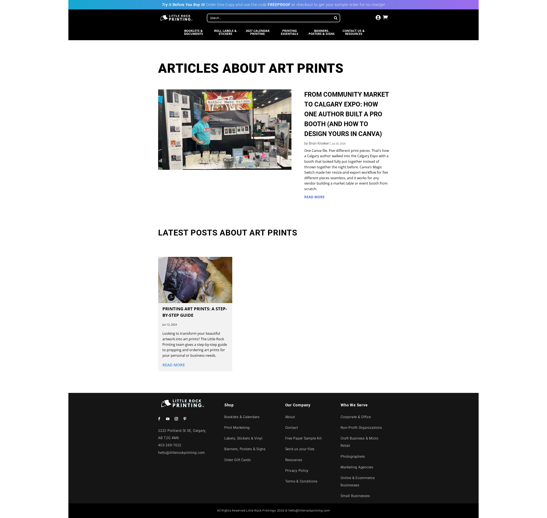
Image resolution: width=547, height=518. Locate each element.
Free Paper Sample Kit (303, 438)
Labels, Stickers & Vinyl (243, 438)
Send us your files (300, 449)
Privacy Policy (297, 471)
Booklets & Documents (193, 32)
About (290, 417)
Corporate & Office (356, 417)
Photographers (353, 456)
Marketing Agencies (357, 467)
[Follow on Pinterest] (184, 418)
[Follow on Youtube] (167, 418)
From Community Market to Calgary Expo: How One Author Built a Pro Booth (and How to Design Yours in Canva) (346, 114)
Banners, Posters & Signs (322, 32)
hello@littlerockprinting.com (181, 453)
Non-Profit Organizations (361, 428)
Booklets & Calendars (242, 417)
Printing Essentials (289, 32)
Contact (291, 428)
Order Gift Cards (237, 460)
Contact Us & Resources (354, 32)
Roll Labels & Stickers (225, 32)
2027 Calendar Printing (257, 32)
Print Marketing (237, 428)
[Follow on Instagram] (176, 418)
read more (314, 197)
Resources (293, 460)
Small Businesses (355, 496)
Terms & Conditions (301, 481)
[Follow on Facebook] (159, 418)
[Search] (335, 18)
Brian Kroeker (319, 143)
